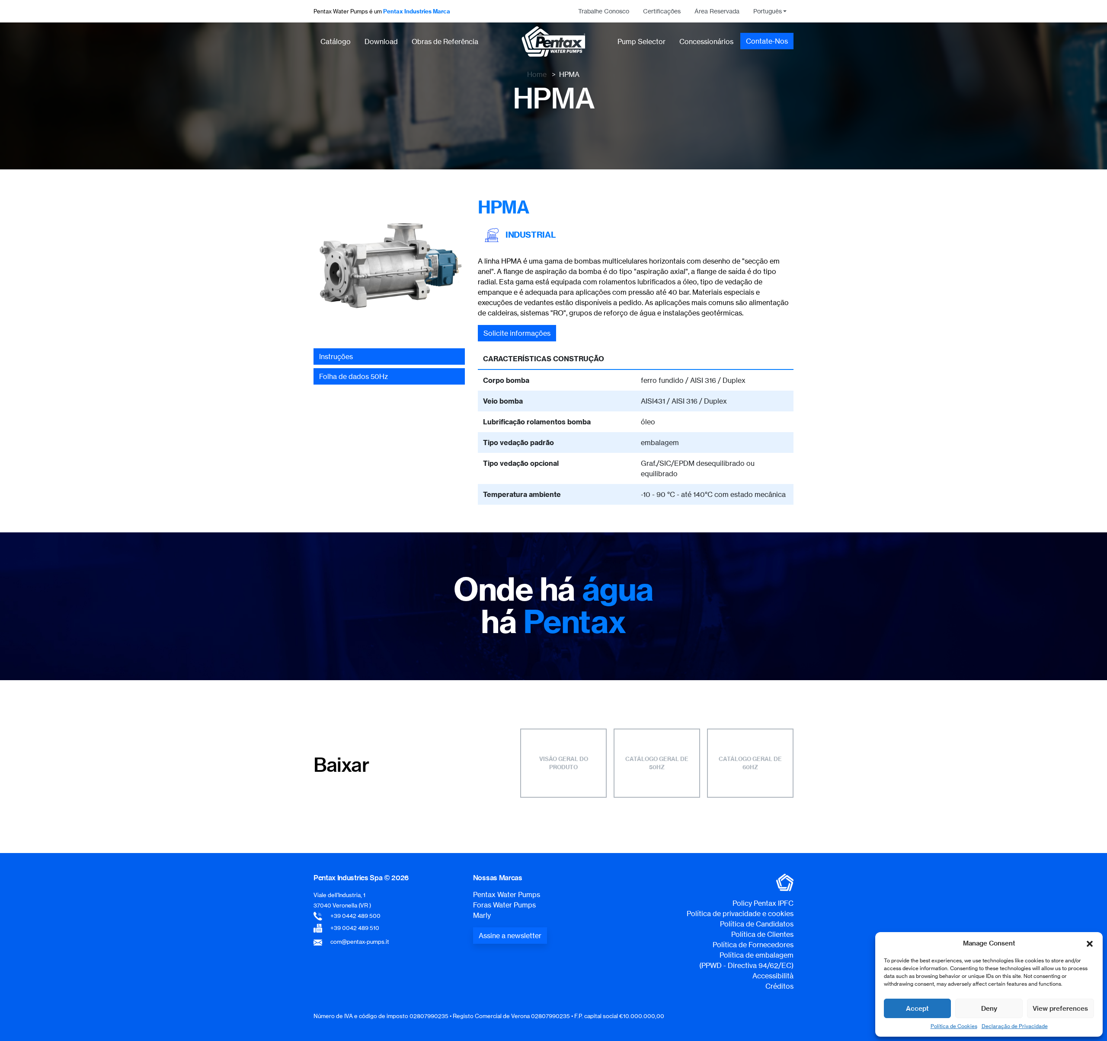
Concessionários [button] (706, 41)
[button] (1089, 943)
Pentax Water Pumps (506, 894)
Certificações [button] (662, 11)
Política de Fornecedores (753, 944)
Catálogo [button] (335, 41)
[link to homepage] (553, 41)
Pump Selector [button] (641, 41)
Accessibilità (772, 975)
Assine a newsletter (510, 935)
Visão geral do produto (563, 763)
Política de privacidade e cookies (740, 913)
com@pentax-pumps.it (359, 941)
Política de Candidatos (756, 924)
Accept (917, 1008)
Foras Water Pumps (504, 905)
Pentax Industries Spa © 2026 (361, 877)
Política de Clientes (762, 934)
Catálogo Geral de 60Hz (750, 763)
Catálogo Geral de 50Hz (656, 763)
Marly (482, 915)
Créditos (779, 986)
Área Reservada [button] (716, 11)
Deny (989, 1008)
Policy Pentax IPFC (763, 903)
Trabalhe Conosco (603, 11)
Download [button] (381, 41)
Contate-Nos (767, 41)
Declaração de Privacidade (1015, 1026)
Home (537, 74)
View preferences (1060, 1008)
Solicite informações (516, 333)
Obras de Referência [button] (445, 41)
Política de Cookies (954, 1026)
